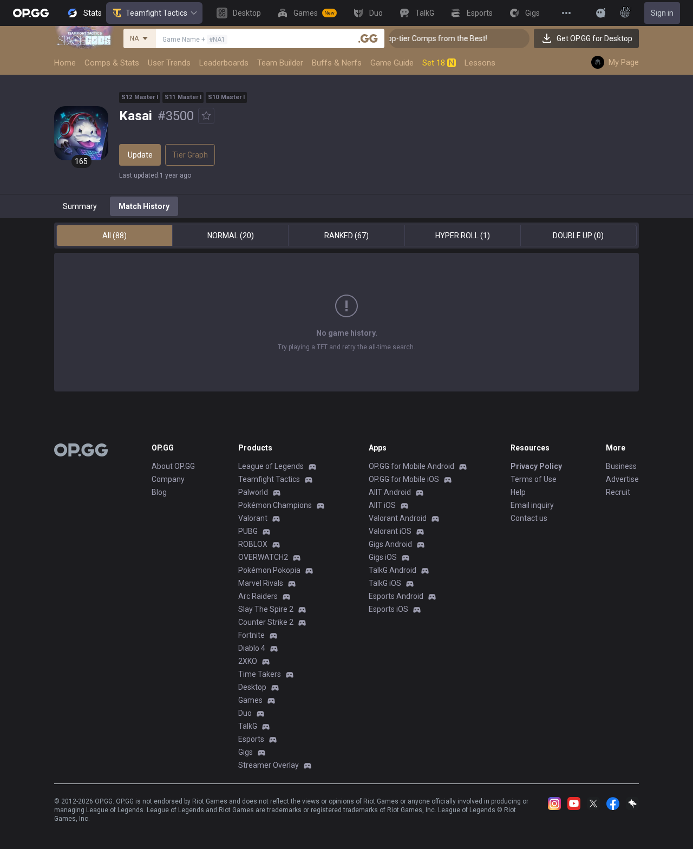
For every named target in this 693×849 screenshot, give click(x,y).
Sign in (662, 13)
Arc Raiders (258, 596)
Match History (144, 206)
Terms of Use (534, 479)
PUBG (248, 531)
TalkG (247, 726)
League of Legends (271, 466)
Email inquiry (532, 505)
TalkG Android (392, 570)
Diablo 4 (251, 648)
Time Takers (259, 674)
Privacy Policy (536, 466)
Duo (245, 713)
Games (250, 700)
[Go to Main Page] (31, 13)
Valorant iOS (390, 531)
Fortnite (251, 635)
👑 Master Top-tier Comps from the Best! (409, 38)
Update (140, 155)
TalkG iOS (385, 583)
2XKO (247, 661)
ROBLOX (252, 544)
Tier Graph (190, 155)
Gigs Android (390, 544)
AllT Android (390, 492)
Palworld (253, 492)
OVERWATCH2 (263, 557)
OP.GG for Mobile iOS (404, 479)
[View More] (566, 13)
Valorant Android (398, 518)
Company (168, 479)
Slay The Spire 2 (265, 609)
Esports (251, 739)
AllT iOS (382, 505)
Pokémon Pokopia (269, 570)
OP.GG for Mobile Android (411, 466)
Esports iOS (388, 609)
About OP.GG (173, 466)
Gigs (245, 752)
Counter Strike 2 (265, 622)
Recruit (618, 492)
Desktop (252, 687)
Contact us (529, 518)
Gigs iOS (383, 557)
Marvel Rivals (260, 583)
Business (621, 466)
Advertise (622, 479)
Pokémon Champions (275, 505)
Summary (80, 206)
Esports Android (396, 596)
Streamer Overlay (268, 765)
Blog (159, 492)
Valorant (252, 518)
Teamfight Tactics (156, 13)
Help (518, 492)
